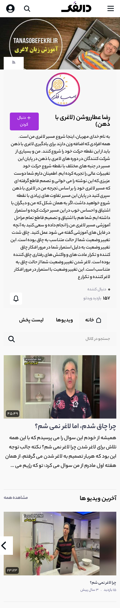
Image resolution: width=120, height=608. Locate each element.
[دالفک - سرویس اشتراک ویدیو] (81, 8)
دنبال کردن (23, 121)
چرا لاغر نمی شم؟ (103, 583)
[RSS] (14, 64)
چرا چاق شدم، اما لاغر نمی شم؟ (75, 426)
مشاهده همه (16, 498)
